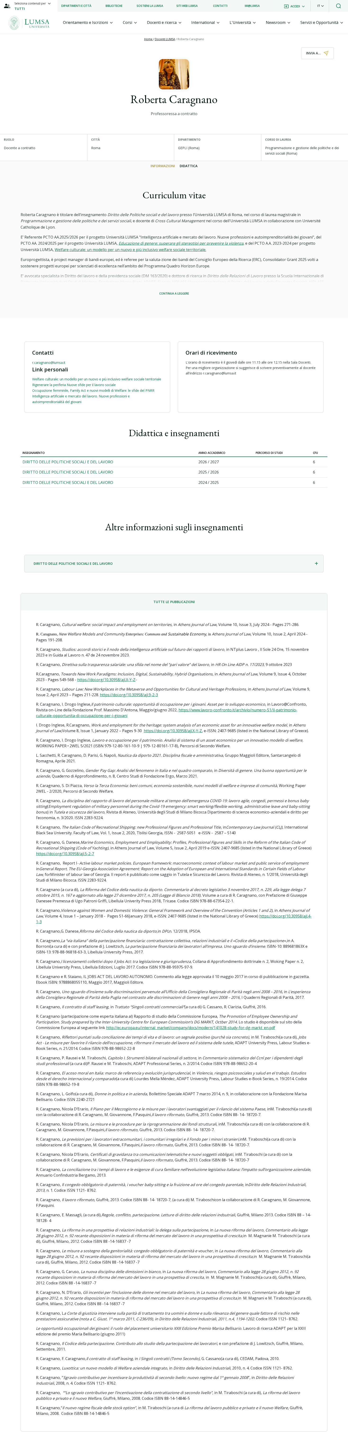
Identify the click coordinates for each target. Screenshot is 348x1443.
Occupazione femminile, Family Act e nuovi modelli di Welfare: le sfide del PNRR (93, 390)
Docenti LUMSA (165, 39)
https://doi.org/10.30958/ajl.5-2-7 (65, 853)
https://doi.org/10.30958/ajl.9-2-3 (129, 694)
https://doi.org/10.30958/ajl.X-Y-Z (106, 679)
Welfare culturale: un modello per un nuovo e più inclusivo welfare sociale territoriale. (130, 249)
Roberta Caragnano (191, 39)
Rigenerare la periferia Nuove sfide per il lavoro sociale (74, 384)
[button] (320, 6)
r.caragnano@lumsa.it (48, 362)
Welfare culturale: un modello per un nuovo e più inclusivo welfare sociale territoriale (96, 379)
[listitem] (76, 6)
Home (148, 39)
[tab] (87, 22)
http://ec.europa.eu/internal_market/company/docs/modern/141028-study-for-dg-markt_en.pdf (190, 1027)
